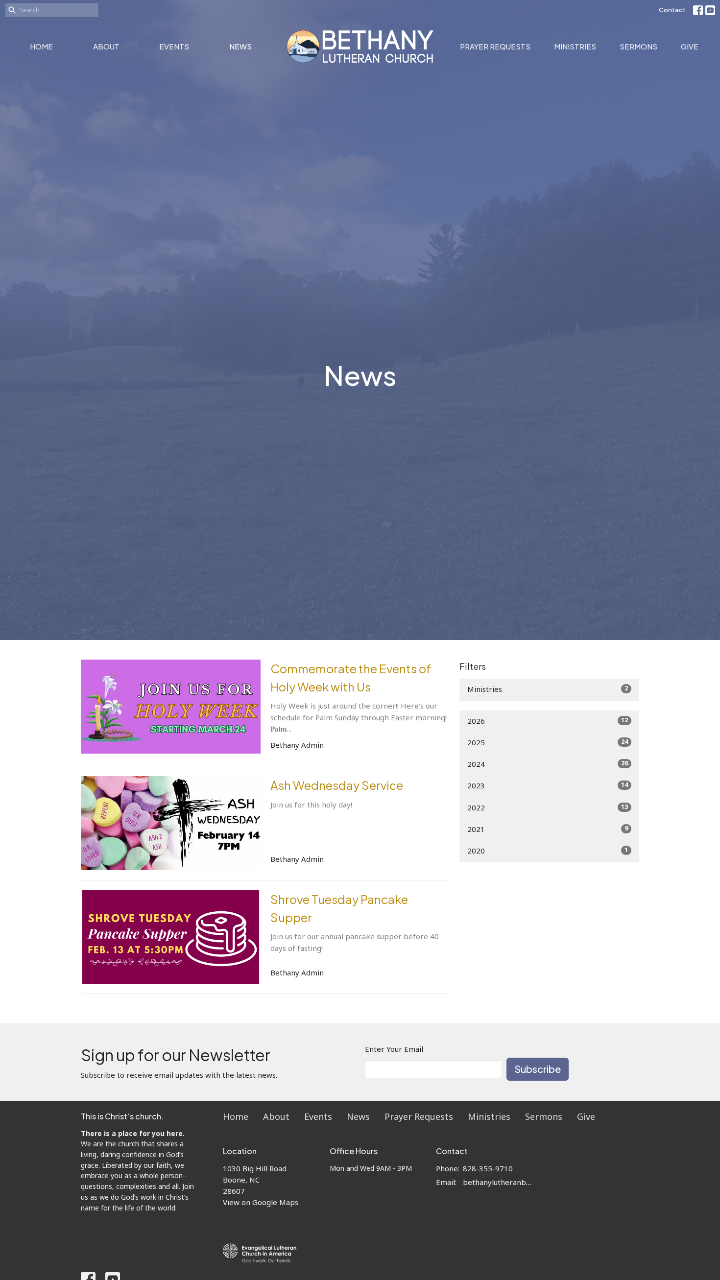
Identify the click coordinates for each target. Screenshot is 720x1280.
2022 (547, 808)
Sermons (638, 46)
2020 (547, 851)
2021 (547, 829)
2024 (547, 764)
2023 (547, 786)
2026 (547, 721)
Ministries (575, 46)
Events (174, 46)
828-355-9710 (488, 1169)
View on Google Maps (260, 1203)
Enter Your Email (394, 1049)
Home (41, 46)
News (240, 46)
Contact (672, 10)
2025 (547, 743)
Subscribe (537, 1069)
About (106, 46)
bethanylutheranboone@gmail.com (498, 1182)
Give (689, 46)
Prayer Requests (495, 46)
